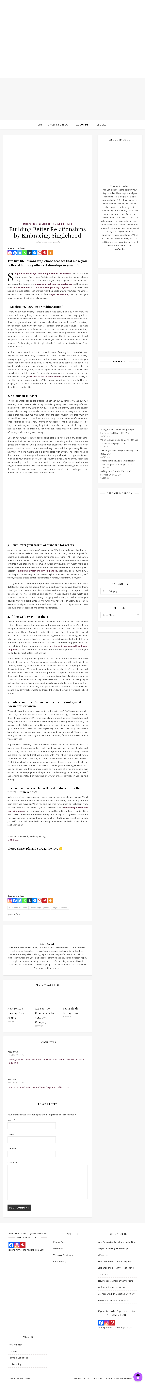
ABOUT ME (90, 1378)
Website (12, 1148)
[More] (50, 252)
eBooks (101, 124)
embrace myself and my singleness (53, 283)
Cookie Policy (59, 1261)
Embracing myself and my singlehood (36, 570)
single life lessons (58, 294)
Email (11, 1134)
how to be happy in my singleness (53, 287)
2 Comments (54, 242)
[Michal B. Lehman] (72, 42)
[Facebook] (14, 252)
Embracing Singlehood (37, 224)
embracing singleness (40, 908)
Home (39, 124)
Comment (12, 1162)
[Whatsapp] (24, 252)
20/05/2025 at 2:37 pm (16, 1083)
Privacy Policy (60, 1242)
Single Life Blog (58, 124)
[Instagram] (10, 252)
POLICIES (100, 1378)
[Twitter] (19, 252)
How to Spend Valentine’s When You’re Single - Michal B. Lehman (39, 1087)
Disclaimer (58, 1248)
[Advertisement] (72, 99)
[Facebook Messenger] (34, 252)
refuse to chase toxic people (45, 376)
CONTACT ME (79, 1378)
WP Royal (26, 1378)
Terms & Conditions (63, 1255)
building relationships (18, 908)
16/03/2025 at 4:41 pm (16, 1055)
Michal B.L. (15, 914)
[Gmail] (39, 252)
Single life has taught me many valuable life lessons (43, 273)
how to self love (21, 287)
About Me (82, 124)
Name (11, 1120)
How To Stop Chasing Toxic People (16, 1013)
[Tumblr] (29, 252)
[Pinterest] (44, 252)
